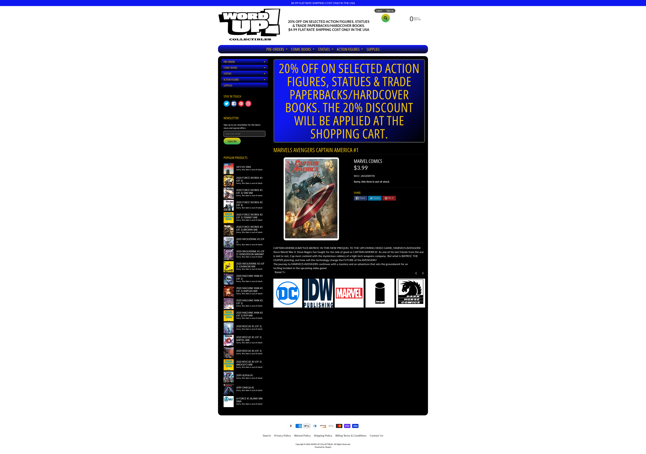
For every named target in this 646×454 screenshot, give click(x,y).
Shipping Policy (323, 435)
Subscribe (232, 141)
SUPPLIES (373, 49)
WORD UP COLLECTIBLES (322, 444)
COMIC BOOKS (303, 49)
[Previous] (416, 273)
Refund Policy (302, 435)
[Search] (385, 18)
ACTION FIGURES (350, 49)
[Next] (422, 273)
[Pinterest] (241, 104)
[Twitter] (227, 104)
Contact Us (376, 435)
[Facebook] (234, 104)
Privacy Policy (282, 435)
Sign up (390, 11)
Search (267, 435)
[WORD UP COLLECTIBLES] (251, 25)
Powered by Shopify (323, 447)
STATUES (326, 49)
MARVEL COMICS (368, 161)
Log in (379, 11)
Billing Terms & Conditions (350, 435)
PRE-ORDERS (277, 49)
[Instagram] (248, 104)
